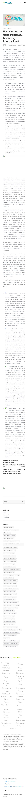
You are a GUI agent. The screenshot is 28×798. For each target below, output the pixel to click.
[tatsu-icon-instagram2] (8, 792)
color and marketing (8, 538)
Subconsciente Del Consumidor (11, 640)
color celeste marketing (9, 566)
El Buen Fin (18, 629)
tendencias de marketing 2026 (11, 643)
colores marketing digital (9, 586)
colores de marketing (9, 572)
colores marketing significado (11, 602)
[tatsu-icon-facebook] (4, 792)
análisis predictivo (8, 527)
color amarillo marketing (9, 535)
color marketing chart (9, 624)
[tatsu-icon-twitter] (6, 792)
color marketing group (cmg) (10, 627)
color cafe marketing (9, 564)
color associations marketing (10, 547)
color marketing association (10, 607)
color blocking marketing (9, 558)
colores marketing (8, 577)
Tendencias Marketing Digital (10, 646)
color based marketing (9, 550)
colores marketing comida (10, 583)
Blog (4, 28)
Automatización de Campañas (11, 530)
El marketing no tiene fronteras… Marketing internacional (13, 36)
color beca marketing (9, 553)
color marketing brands (9, 621)
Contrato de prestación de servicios (14, 786)
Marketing (8, 28)
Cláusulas (7, 784)
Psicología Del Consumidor (10, 635)
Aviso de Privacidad (9, 781)
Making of (6, 515)
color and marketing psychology (11, 541)
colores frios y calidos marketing (11, 575)
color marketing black (9, 616)
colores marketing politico (10, 596)
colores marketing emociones (11, 588)
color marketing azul (8, 610)
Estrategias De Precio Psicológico (11, 632)
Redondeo (6, 638)
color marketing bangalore (10, 613)
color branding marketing (10, 561)
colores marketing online (9, 594)
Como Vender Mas (8, 629)
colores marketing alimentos (10, 580)
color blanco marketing (9, 555)
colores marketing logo (9, 591)
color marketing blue (9, 618)
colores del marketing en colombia (12, 569)
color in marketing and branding (11, 605)
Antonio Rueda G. (12, 45)
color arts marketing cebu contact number (12, 544)
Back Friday (6, 532)
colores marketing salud (9, 599)
